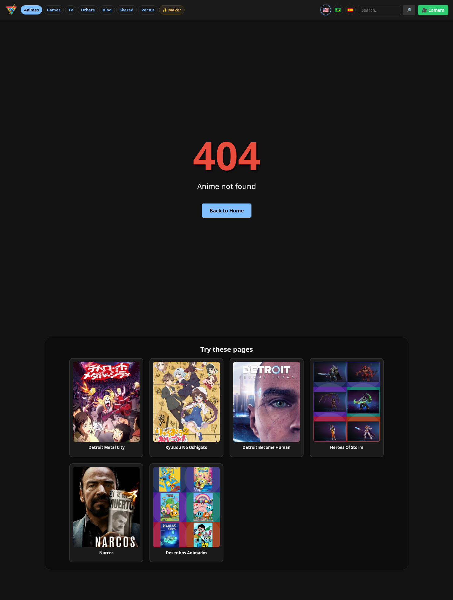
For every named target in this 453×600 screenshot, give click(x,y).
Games (53, 10)
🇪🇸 (350, 9)
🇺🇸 (326, 9)
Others (88, 10)
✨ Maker (171, 10)
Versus (147, 10)
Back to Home (227, 210)
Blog (107, 10)
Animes (31, 10)
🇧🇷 (338, 9)
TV (70, 10)
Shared (126, 10)
